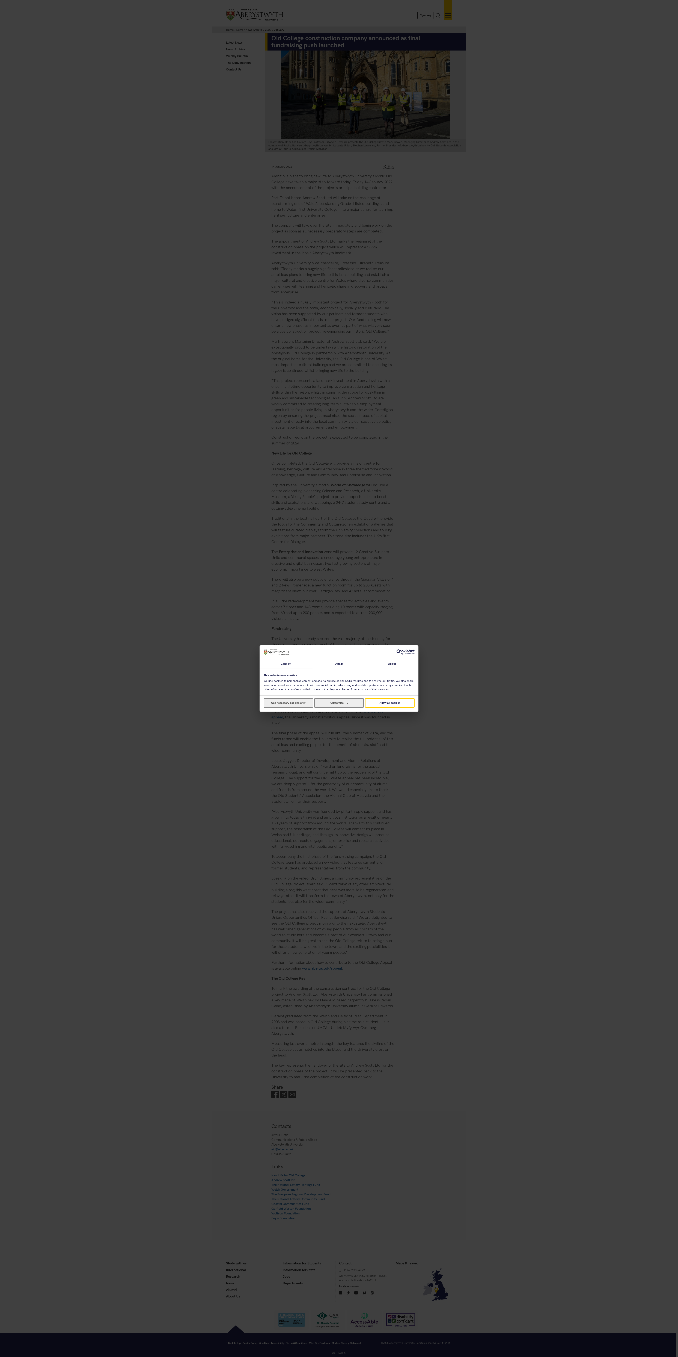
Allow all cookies (389, 702)
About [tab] (392, 663)
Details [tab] (339, 663)
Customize (337, 702)
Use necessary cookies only (288, 702)
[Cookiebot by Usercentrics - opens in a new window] (399, 652)
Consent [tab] (286, 663)
